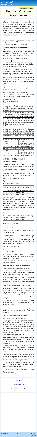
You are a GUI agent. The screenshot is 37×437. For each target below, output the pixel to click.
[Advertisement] (18, 412)
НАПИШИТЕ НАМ (7, 434)
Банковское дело (26, 8)
